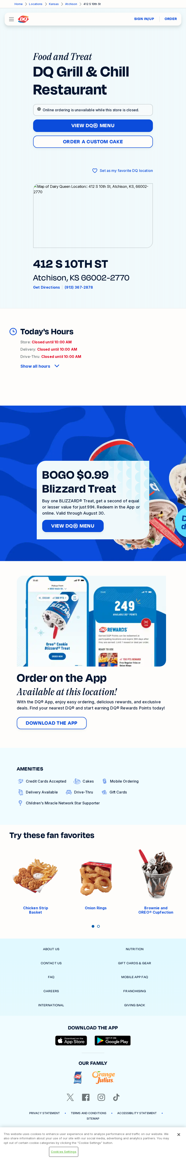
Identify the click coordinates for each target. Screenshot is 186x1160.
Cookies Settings (63, 1151)
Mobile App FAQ (134, 977)
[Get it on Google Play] (113, 1041)
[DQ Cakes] (78, 1078)
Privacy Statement (44, 1113)
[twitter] (70, 1097)
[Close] (179, 1135)
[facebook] (86, 1097)
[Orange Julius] (103, 1078)
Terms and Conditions (88, 1113)
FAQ (51, 977)
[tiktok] (116, 1097)
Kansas (54, 4)
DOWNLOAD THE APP (52, 723)
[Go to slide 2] (98, 926)
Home (19, 4)
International (51, 1005)
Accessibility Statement (137, 1113)
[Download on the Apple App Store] (71, 1041)
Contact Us (51, 963)
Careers (51, 991)
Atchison (71, 4)
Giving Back (134, 1005)
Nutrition (135, 949)
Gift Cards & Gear (134, 963)
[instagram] (101, 1097)
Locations (35, 4)
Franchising (134, 991)
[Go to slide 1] (93, 926)
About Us (51, 949)
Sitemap (93, 1118)
